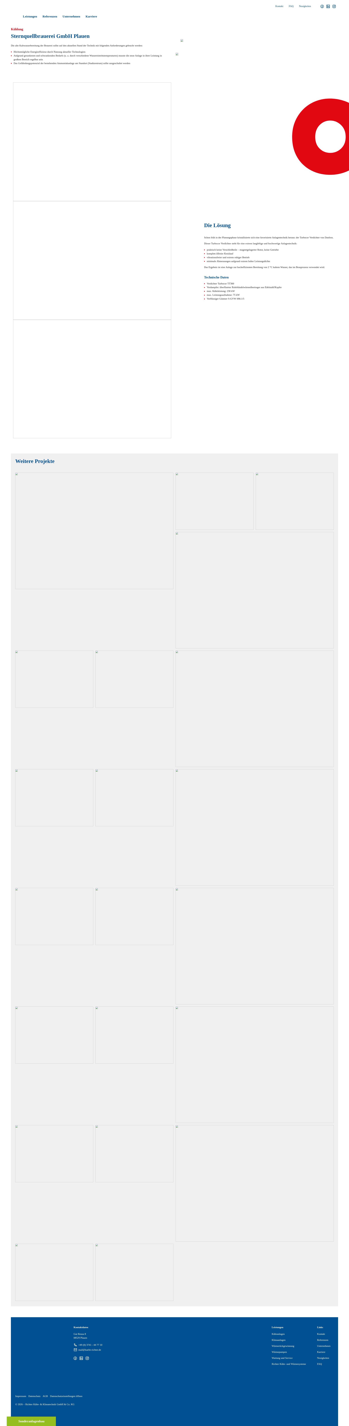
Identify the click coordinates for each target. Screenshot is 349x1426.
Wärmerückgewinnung (283, 1346)
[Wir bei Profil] (322, 6)
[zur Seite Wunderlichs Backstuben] (255, 1065)
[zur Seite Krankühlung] (295, 501)
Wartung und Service (282, 1358)
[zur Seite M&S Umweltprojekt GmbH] (255, 590)
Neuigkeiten (305, 6)
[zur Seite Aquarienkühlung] (255, 946)
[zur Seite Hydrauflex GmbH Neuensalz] (255, 827)
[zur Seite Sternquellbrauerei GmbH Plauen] (54, 1272)
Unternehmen (71, 16)
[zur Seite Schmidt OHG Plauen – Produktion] (94, 531)
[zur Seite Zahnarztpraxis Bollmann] (134, 1035)
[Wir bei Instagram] (334, 6)
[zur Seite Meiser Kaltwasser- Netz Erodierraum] (215, 501)
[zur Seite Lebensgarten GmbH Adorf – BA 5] (134, 679)
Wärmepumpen (279, 1352)
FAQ (291, 6)
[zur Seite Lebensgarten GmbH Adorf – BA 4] (134, 916)
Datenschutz (34, 1396)
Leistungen (30, 16)
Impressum (20, 1396)
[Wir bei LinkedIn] (328, 6)
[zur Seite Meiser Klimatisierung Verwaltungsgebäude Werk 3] (134, 1272)
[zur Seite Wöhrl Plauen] (54, 797)
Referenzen (50, 16)
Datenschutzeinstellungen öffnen (66, 1396)
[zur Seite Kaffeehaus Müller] (134, 1153)
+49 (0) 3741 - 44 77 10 (90, 1345)
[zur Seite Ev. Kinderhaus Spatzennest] (54, 1153)
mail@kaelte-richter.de (89, 1349)
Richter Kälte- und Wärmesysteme (289, 1364)
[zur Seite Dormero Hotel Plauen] (54, 1035)
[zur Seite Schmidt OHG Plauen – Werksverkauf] (54, 916)
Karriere (91, 16)
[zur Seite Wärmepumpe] (255, 709)
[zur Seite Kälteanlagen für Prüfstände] (54, 679)
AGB (45, 1396)
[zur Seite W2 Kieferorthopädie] (134, 797)
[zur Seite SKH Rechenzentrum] (255, 1183)
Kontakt (279, 6)
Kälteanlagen (278, 1334)
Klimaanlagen (278, 1340)
